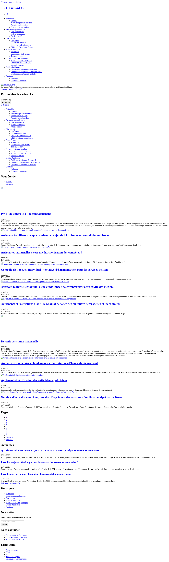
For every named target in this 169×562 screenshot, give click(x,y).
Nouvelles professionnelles (21, 23)
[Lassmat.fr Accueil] (8, 85)
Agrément (15, 40)
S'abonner (15, 78)
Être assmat (10, 38)
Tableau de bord (17, 56)
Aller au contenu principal (11, 2)
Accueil (9, 182)
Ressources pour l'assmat (15, 29)
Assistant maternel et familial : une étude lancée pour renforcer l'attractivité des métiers (57, 286)
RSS (8, 554)
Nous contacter (12, 550)
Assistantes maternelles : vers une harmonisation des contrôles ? (41, 252)
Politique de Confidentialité (16, 559)
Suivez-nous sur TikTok (15, 539)
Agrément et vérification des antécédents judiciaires (34, 380)
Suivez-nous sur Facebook (16, 535)
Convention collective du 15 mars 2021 (26, 72)
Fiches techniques (18, 34)
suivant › (9, 440)
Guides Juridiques (13, 67)
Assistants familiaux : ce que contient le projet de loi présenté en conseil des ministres (55, 235)
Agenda (14, 20)
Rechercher (5, 100)
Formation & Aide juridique (17, 58)
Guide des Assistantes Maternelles (24, 69)
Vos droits (15, 52)
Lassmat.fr (15, 8)
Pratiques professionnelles (21, 45)
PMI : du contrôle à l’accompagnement (26, 213)
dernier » (9, 437)
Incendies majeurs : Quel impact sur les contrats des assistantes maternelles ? (39, 462)
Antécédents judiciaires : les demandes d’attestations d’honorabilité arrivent (49, 363)
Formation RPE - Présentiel (21, 60)
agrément (9, 184)
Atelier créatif (16, 36)
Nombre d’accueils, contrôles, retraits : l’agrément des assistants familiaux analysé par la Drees (61, 397)
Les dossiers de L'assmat (20, 54)
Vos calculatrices (17, 65)
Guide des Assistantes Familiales (23, 74)
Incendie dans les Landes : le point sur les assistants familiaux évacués (36, 474)
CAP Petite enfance (18, 43)
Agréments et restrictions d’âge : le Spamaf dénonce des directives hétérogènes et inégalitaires (60, 303)
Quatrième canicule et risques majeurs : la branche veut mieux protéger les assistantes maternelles (50, 450)
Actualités (10, 18)
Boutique (9, 76)
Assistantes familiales (19, 25)
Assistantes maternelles (20, 27)
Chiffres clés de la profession (22, 47)
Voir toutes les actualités (10, 483)
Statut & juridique (13, 49)
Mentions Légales (13, 557)
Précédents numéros (18, 80)
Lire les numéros (17, 32)
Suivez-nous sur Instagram (16, 537)
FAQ (8, 552)
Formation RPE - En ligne (21, 63)
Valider (4, 524)
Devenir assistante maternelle (19, 341)
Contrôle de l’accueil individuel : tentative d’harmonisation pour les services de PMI (54, 269)
